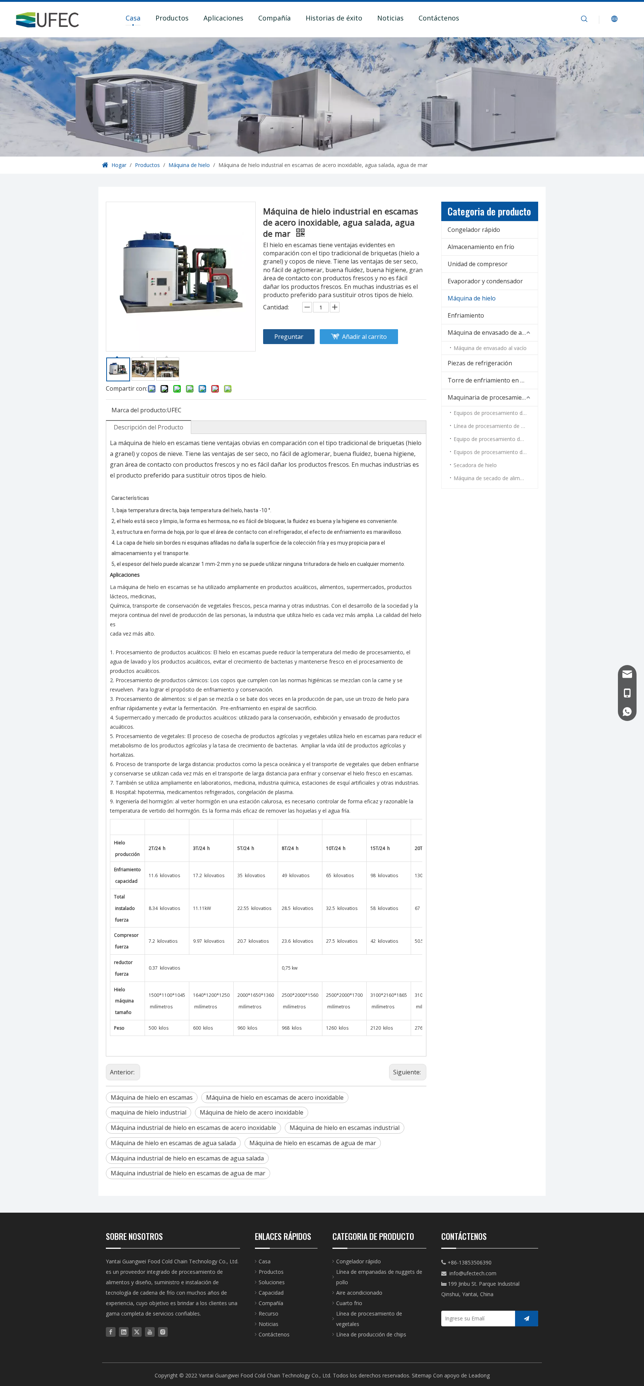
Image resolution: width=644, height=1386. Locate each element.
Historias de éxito (334, 17)
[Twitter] (137, 1331)
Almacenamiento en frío (481, 247)
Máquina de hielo (472, 298)
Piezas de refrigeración (480, 363)
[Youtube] (150, 1331)
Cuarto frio (349, 1303)
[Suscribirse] (526, 1318)
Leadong (479, 1375)
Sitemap (422, 1375)
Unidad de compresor (478, 264)
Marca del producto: (139, 410)
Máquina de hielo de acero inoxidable (251, 1112)
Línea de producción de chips (371, 1334)
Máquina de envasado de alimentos (493, 332)
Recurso (268, 1313)
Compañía (274, 17)
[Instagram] (163, 1331)
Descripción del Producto (148, 427)
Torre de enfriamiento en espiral (493, 380)
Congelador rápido (474, 230)
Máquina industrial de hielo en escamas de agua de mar (188, 1173)
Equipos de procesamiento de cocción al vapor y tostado (496, 452)
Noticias (390, 17)
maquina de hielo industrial (148, 1112)
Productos (172, 17)
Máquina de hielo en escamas (152, 1097)
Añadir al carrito (364, 337)
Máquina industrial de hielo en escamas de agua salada (187, 1158)
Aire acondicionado (359, 1292)
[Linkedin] (124, 1331)
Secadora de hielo (475, 465)
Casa (133, 17)
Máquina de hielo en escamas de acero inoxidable (275, 1097)
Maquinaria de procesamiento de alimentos (493, 397)
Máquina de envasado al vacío (490, 348)
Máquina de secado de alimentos (494, 478)
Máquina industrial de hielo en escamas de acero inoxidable (193, 1128)
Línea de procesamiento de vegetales (496, 425)
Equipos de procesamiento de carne (496, 412)
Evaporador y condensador (485, 281)
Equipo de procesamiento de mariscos (496, 438)
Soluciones (272, 1282)
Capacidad (271, 1292)
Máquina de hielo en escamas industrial (345, 1128)
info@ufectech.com (472, 1273)
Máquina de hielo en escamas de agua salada (173, 1143)
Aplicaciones (223, 17)
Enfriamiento (466, 315)
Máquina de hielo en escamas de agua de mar (312, 1143)
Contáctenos (439, 17)
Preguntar (288, 337)
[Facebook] (111, 1331)
